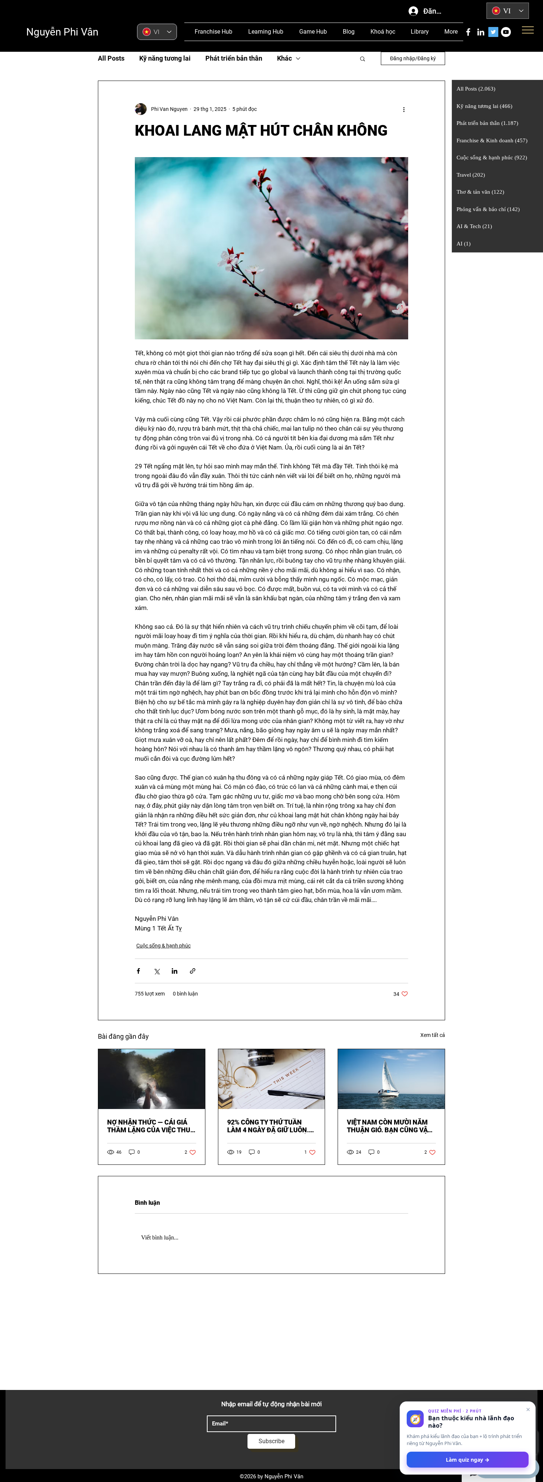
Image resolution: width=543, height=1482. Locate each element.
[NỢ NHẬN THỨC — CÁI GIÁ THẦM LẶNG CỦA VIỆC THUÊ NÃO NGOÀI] (151, 1079)
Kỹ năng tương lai (165, 58)
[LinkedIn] (481, 32)
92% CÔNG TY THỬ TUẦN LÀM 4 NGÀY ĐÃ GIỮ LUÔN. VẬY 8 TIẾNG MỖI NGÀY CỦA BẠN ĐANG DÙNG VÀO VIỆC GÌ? (269, 1126)
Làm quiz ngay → (467, 1459)
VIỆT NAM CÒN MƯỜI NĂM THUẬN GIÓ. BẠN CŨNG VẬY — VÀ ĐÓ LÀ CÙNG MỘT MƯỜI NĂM (391, 1126)
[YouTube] (506, 32)
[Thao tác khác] (403, 109)
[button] (362, 58)
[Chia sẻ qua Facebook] (138, 970)
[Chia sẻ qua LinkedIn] (174, 970)
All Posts (111, 58)
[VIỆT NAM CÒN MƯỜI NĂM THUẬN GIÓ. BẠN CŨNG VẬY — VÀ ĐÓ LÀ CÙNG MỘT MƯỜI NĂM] (391, 1079)
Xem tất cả (432, 1035)
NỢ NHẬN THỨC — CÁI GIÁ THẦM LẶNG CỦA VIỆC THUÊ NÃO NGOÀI (150, 1126)
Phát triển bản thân (233, 58)
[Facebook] (468, 32)
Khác (284, 58)
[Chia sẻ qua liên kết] (192, 970)
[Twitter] (493, 32)
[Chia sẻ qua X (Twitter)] (156, 970)
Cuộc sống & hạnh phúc (163, 946)
